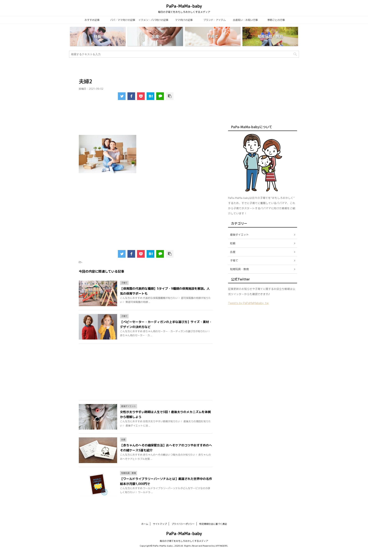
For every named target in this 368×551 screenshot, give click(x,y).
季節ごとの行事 (276, 20)
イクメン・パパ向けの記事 (153, 20)
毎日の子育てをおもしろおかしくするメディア (184, 541)
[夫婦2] (150, 96)
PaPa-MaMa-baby (184, 6)
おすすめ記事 (92, 20)
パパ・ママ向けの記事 (122, 20)
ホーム (144, 524)
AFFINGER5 (221, 545)
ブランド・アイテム (214, 20)
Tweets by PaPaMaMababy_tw (248, 303)
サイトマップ (160, 524)
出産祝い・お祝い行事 (245, 20)
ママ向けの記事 (184, 20)
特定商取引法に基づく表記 (213, 524)
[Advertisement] (146, 120)
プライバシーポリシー (183, 524)
